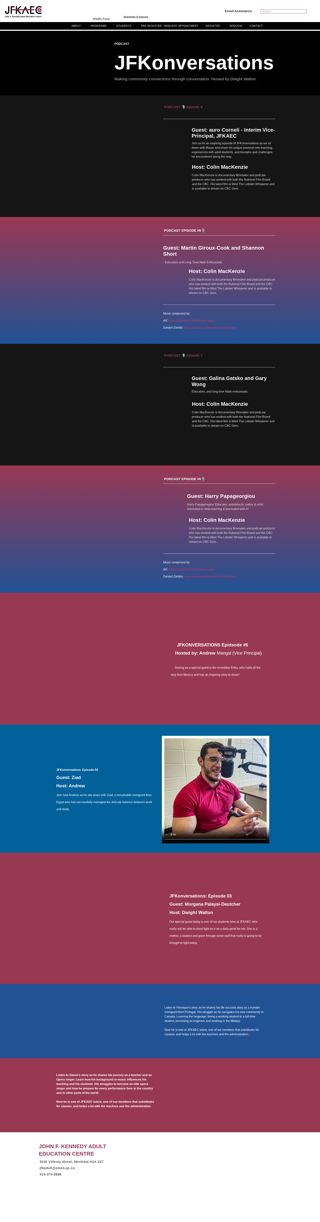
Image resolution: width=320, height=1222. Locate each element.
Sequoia (236, 25)
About (76, 25)
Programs (99, 25)
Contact (256, 25)
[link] (197, 912)
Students (123, 25)
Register (213, 25)
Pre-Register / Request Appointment (170, 25)
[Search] (304, 11)
